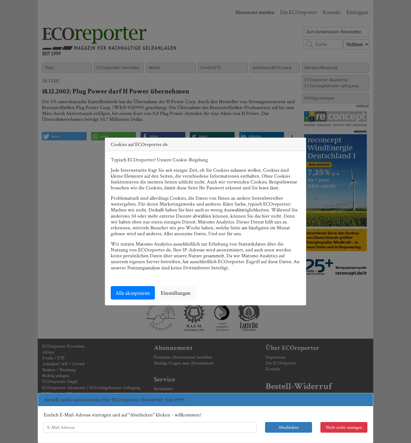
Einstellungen (176, 292)
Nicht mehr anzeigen (344, 427)
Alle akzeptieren (132, 292)
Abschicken (288, 427)
